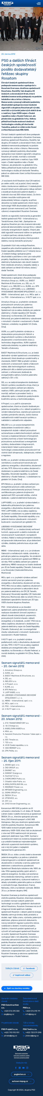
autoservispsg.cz (20, 1081)
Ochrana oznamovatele (21, 1057)
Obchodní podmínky (21, 1053)
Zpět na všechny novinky (18, 988)
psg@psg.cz (9, 1014)
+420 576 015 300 (11, 1011)
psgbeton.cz (20, 1074)
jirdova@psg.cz (32, 1036)
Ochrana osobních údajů (21, 1055)
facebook (30, 968)
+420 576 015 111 (32, 1011)
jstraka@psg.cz (10, 1036)
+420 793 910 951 (11, 1032)
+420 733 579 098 (33, 1032)
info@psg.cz (30, 1014)
